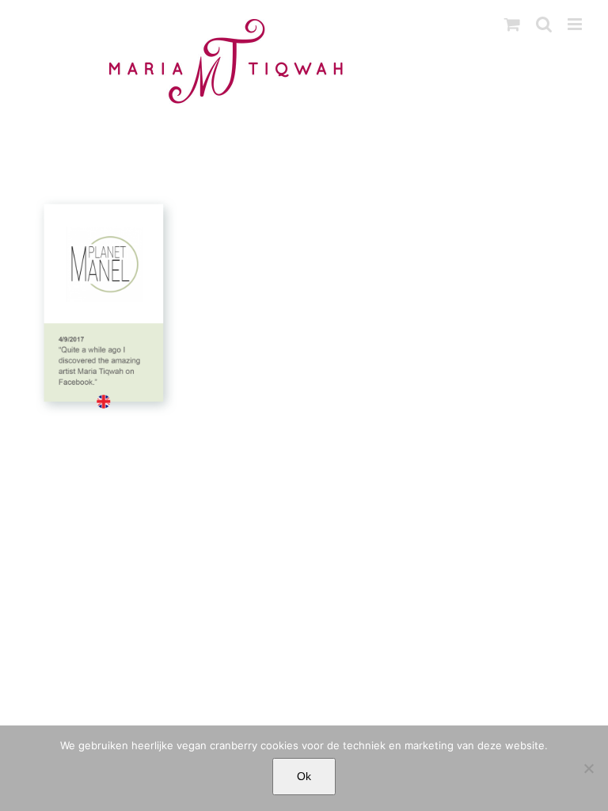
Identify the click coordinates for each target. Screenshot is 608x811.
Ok (304, 776)
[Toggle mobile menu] (576, 24)
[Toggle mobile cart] (512, 24)
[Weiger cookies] (588, 768)
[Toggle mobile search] (544, 24)
